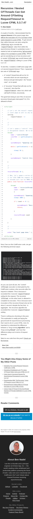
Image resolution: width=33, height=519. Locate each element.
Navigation (27, 2)
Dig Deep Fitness (22, 507)
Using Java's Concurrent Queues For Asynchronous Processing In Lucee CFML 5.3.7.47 (16, 376)
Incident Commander (15, 510)
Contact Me (24, 496)
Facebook (23, 487)
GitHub (17, 238)
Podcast (22, 494)
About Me (14, 496)
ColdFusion (18, 29)
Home (8, 494)
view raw (29, 238)
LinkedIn (15, 487)
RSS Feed (16, 500)
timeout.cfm (5, 238)
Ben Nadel (7, 27)
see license (17, 431)
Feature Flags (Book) (16, 512)
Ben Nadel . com (7, 2)
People (8, 498)
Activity (14, 494)
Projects (6, 496)
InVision (22, 498)
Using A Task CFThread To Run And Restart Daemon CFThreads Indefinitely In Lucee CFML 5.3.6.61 (17, 390)
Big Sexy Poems (8, 507)
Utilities (15, 498)
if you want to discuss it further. (16, 416)
